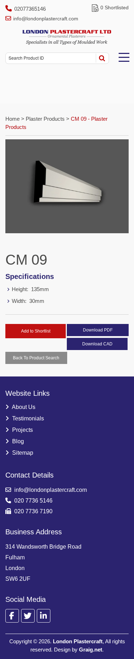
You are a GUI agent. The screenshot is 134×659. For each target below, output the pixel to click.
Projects (22, 430)
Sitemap (22, 453)
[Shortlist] (95, 7)
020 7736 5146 (33, 501)
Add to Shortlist (35, 331)
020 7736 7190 (33, 511)
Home (13, 119)
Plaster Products (45, 119)
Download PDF (98, 330)
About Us (23, 407)
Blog (17, 441)
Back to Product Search (36, 357)
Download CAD (97, 343)
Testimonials (27, 418)
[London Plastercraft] (67, 37)
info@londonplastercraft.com (45, 18)
